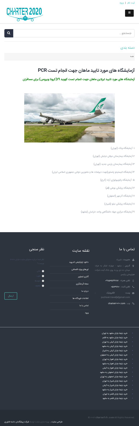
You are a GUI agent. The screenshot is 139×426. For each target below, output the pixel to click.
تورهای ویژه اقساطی (80, 269)
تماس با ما (84, 305)
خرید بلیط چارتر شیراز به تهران (114, 381)
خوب (38, 276)
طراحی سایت (56, 422)
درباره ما (85, 291)
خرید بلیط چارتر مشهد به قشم (114, 337)
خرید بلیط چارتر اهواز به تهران (114, 359)
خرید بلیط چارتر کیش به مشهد (114, 346)
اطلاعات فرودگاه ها (81, 298)
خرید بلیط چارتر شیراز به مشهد (114, 389)
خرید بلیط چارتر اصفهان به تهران (113, 376)
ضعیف (38, 285)
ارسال (11, 296)
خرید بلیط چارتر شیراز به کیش (114, 385)
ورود (121, 3)
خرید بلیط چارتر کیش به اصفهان (113, 355)
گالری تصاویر (83, 276)
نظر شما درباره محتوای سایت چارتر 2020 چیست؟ (27, 261)
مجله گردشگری (82, 284)
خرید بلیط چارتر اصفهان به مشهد (113, 372)
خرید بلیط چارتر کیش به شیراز (114, 350)
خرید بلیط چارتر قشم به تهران (115, 394)
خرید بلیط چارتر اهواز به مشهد (114, 363)
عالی (39, 271)
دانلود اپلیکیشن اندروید (79, 262)
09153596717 (112, 280)
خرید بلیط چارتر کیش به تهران (114, 342)
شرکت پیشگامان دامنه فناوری (16, 422)
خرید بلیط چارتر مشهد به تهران (114, 333)
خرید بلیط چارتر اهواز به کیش (114, 368)
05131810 (115, 287)
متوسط (38, 281)
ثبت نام (131, 3)
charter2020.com (116, 303)
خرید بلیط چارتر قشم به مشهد (114, 398)
